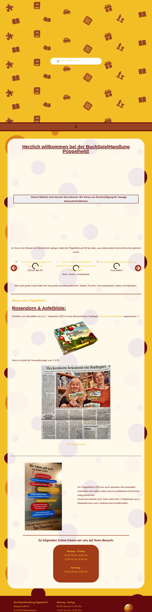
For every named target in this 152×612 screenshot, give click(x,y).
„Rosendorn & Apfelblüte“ (110, 316)
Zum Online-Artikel (76, 444)
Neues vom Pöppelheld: (29, 300)
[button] (76, 127)
